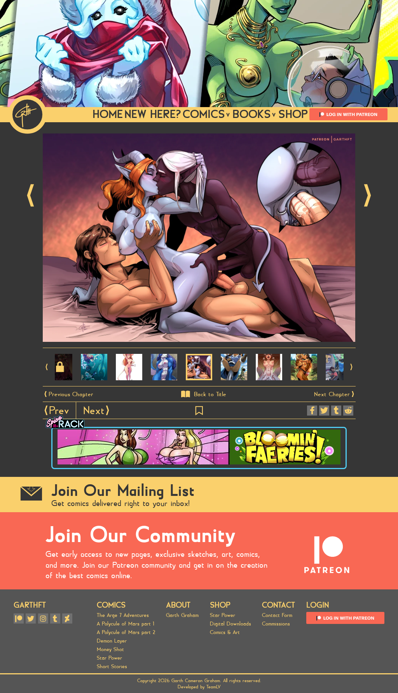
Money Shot (110, 649)
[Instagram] (43, 618)
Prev (31, 195)
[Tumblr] (55, 618)
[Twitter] (31, 618)
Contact (278, 605)
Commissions (276, 623)
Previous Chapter (71, 394)
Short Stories (112, 666)
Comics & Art (225, 632)
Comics (111, 605)
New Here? (152, 114)
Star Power (109, 658)
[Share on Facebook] (312, 410)
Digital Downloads (230, 623)
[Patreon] (19, 618)
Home (108, 114)
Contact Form (277, 615)
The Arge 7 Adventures (123, 615)
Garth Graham (182, 615)
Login (317, 605)
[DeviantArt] (67, 618)
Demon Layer (112, 641)
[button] (46, 367)
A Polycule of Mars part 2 (126, 632)
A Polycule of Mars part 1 (125, 623)
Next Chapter (332, 394)
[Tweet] (324, 410)
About (178, 605)
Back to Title (210, 394)
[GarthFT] (27, 114)
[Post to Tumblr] (336, 410)
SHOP (293, 114)
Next (368, 195)
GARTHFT (30, 605)
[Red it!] (348, 410)
